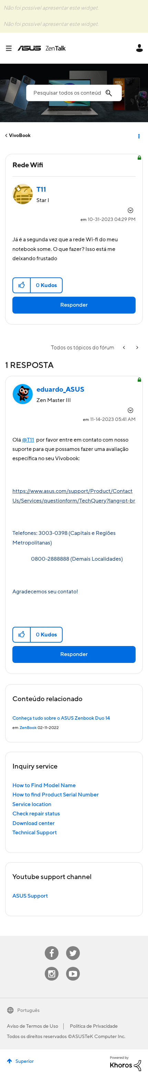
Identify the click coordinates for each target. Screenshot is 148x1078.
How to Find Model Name (44, 785)
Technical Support (34, 832)
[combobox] (74, 93)
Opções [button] (138, 135)
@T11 (28, 439)
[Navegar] (11, 48)
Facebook (51, 946)
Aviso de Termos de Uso (32, 1026)
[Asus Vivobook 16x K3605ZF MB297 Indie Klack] (124, 348)
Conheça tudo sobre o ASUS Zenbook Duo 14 (61, 718)
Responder (74, 305)
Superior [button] (24, 1061)
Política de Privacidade (94, 1026)
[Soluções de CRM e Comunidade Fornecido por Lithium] (125, 1063)
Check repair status (36, 813)
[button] (22, 285)
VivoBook (20, 136)
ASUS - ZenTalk (42, 48)
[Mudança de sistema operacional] (136, 348)
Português (28, 1010)
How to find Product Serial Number (55, 794)
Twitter (73, 946)
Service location (31, 804)
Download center (33, 823)
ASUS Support (30, 895)
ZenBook (28, 727)
